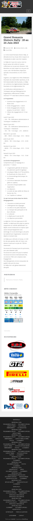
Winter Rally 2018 (16, 473)
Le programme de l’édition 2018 (16, 475)
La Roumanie (12, 515)
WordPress (25, 519)
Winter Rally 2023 (16, 442)
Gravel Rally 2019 (16, 505)
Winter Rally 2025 (16, 429)
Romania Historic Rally (14, 280)
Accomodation (22, 428)
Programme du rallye (9, 424)
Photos (12, 440)
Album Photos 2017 (22, 482)
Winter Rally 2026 (16, 422)
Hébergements (11, 428)
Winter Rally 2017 (16, 480)
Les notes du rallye (11, 502)
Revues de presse (23, 476)
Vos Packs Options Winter (22, 446)
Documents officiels (24, 424)
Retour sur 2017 (9, 482)
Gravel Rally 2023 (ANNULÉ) (16, 495)
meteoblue (7, 331)
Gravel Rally (8, 50)
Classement (9, 507)
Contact (21, 515)
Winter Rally (16, 419)
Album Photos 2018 (11, 478)
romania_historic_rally (21, 48)
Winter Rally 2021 (16, 457)
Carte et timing (10, 453)
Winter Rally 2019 (16, 467)
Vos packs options (22, 453)
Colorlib (13, 519)
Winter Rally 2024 (16, 435)
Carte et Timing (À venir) (21, 438)
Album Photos (13, 469)
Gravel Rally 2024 (16, 489)
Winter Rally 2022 (16, 449)
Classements (20, 440)
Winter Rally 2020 (16, 462)
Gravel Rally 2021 (16, 498)
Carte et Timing (11, 426)
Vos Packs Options (11, 493)
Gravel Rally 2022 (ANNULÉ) (16, 496)
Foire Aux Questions (21, 512)
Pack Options (22, 426)
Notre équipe (9, 512)
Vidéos (22, 469)
